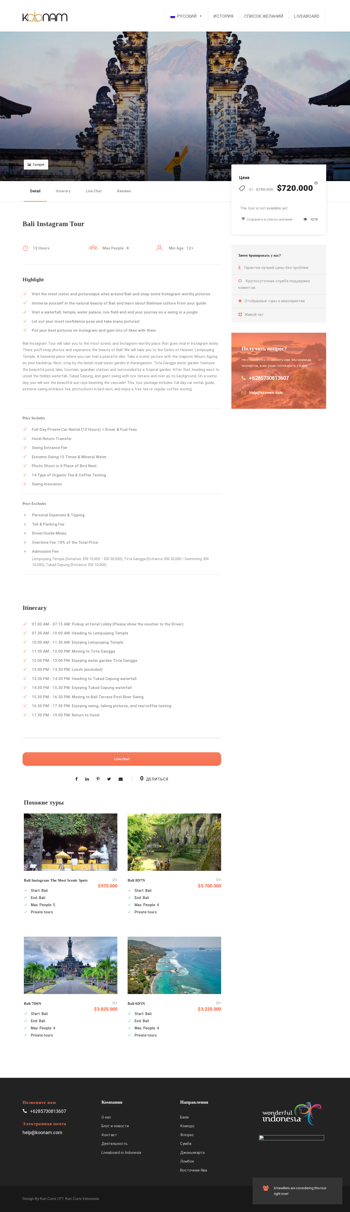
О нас (106, 1117)
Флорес (187, 1135)
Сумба (185, 1143)
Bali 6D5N (136, 1003)
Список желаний (263, 16)
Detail (35, 191)
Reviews (124, 191)
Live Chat (94, 191)
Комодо (187, 1126)
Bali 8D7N (136, 880)
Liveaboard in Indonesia (121, 1152)
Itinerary (63, 191)
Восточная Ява (193, 1170)
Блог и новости (115, 1126)
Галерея (38, 164)
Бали (184, 1117)
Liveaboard (307, 16)
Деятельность (114, 1143)
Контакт (109, 1135)
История (223, 16)
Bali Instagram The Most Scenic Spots (56, 880)
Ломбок (187, 1161)
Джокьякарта (192, 1152)
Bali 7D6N (32, 1003)
